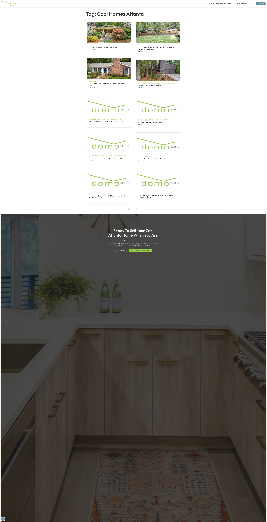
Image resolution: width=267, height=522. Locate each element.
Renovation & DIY (118, 119)
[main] (133, 110)
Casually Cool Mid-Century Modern (150, 123)
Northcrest (117, 192)
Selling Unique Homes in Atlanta (149, 85)
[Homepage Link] (10, 3)
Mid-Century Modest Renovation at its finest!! (105, 159)
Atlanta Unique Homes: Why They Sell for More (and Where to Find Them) (157, 48)
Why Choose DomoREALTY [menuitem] (231, 3)
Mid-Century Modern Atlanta (106, 119)
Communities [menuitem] (244, 3)
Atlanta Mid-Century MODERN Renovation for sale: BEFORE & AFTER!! (107, 197)
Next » (136, 208)
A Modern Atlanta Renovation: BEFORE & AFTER (106, 122)
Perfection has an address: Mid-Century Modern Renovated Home (155, 196)
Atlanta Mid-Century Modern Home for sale (154, 159)
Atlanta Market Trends (144, 83)
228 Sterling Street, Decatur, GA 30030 (103, 47)
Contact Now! (260, 3)
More (252, 3)
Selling (101, 45)
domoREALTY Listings (94, 45)
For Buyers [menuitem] (219, 3)
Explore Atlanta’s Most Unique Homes (140, 250)
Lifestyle (101, 155)
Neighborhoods (123, 155)
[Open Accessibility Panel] (3, 519)
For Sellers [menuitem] (212, 3)
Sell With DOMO (121, 250)
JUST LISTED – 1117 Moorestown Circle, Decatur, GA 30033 (107, 84)
